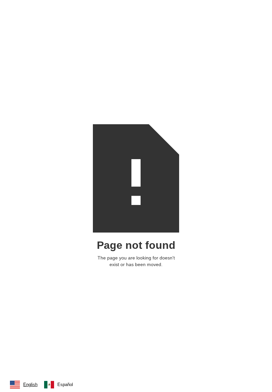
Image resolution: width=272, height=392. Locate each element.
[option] (58, 385)
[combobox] (24, 385)
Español (65, 384)
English (30, 384)
